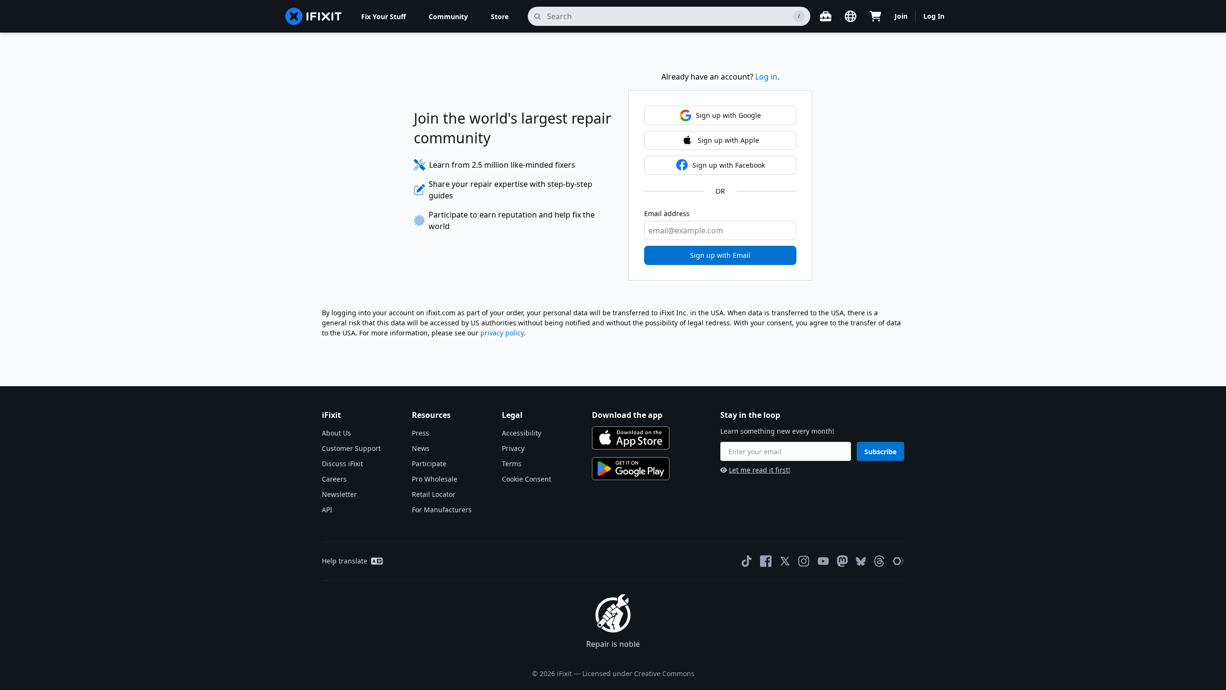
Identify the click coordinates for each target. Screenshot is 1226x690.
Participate (429, 463)
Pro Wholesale (434, 478)
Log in (766, 76)
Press (420, 432)
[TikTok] (746, 561)
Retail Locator (433, 494)
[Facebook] (766, 561)
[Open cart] (875, 16)
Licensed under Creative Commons (638, 673)
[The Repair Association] (898, 561)
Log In (933, 16)
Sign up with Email (720, 255)
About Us (336, 432)
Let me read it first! (759, 469)
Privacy (513, 448)
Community (448, 16)
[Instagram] (804, 561)
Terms (512, 463)
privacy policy (501, 332)
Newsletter (339, 494)
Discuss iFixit (342, 463)
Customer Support (351, 448)
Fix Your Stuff (383, 16)
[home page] (313, 16)
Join (901, 16)
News (421, 448)
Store (500, 16)
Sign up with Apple (728, 140)
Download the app (627, 415)
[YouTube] (823, 561)
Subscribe (880, 451)
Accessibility (521, 432)
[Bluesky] (861, 561)
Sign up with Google (728, 115)
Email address (667, 213)
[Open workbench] (825, 16)
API (327, 509)
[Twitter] (785, 561)
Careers (334, 478)
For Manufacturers (442, 509)
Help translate (344, 560)
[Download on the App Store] (631, 437)
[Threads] (879, 561)
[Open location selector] (850, 16)
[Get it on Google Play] (631, 468)
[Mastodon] (842, 561)
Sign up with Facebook (728, 165)
